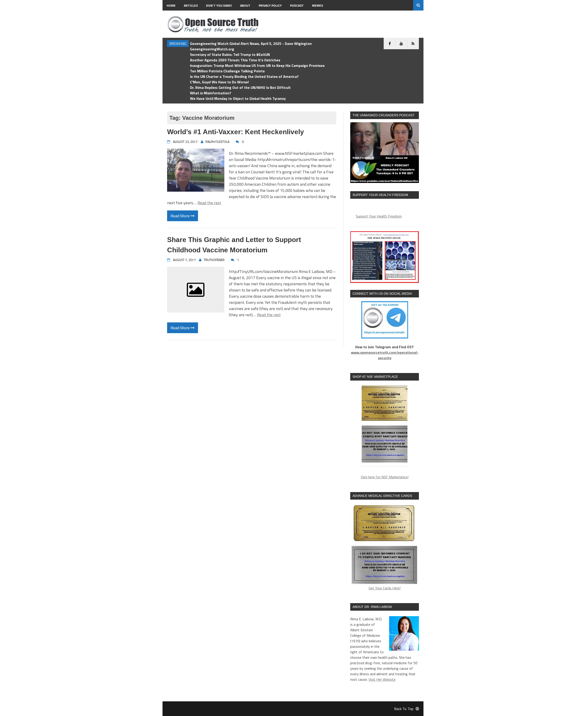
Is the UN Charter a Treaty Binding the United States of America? (244, 76)
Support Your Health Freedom (379, 216)
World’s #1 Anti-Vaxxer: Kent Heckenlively (235, 132)
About (245, 5)
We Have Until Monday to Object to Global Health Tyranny (238, 98)
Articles (191, 5)
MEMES (317, 5)
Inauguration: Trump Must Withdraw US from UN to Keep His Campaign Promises (257, 65)
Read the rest (209, 203)
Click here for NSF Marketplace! (385, 477)
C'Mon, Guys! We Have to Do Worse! (219, 82)
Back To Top (403, 708)
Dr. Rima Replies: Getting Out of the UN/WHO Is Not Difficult (240, 87)
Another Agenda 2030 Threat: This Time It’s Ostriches (235, 60)
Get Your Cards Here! (385, 588)
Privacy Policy (270, 5)
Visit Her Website (382, 679)
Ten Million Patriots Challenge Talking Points (227, 71)
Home (171, 5)
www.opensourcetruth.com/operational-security (384, 355)
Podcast (297, 5)
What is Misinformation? (210, 93)
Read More (180, 216)
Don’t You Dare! (219, 5)
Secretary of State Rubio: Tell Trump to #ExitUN (230, 54)
